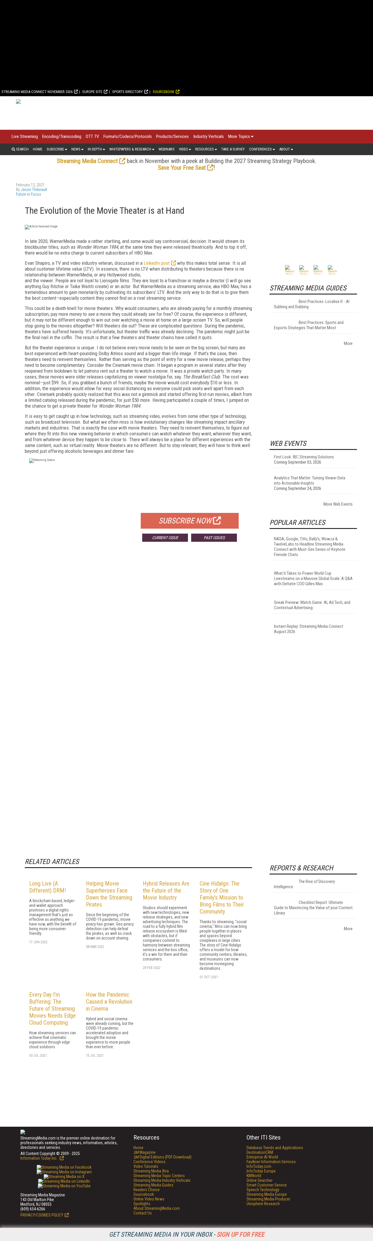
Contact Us (142, 1213)
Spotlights (141, 1203)
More (348, 343)
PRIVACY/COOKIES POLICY (41, 1215)
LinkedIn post (157, 263)
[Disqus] (138, 632)
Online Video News (148, 1199)
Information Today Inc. (39, 1158)
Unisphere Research (263, 1203)
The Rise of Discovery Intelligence (304, 884)
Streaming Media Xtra (151, 1171)
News (75, 149)
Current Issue (165, 537)
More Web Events (338, 504)
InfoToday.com (259, 1166)
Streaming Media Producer (268, 1199)
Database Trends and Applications (275, 1147)
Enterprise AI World (262, 1157)
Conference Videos (149, 1161)
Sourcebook (163, 92)
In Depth (95, 149)
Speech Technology (263, 1189)
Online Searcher (259, 1180)
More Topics (239, 136)
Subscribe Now (185, 520)
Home (37, 149)
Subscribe (55, 149)
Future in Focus (28, 194)
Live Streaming (25, 136)
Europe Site (92, 92)
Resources (204, 149)
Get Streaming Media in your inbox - (186, 1234)
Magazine (144, 1152)
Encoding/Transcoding (61, 136)
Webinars (167, 149)
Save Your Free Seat (182, 167)
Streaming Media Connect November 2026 (37, 92)
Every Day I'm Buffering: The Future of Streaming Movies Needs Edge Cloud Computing (52, 1008)
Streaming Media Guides (153, 1185)
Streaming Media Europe (267, 1194)
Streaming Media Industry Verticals (162, 1180)
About (284, 149)
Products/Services (172, 136)
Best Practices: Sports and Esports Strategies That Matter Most (309, 325)
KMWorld (254, 1175)
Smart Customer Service (267, 1185)
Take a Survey (233, 149)
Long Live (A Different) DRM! (47, 887)
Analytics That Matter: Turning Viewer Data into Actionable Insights (309, 480)
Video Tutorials (145, 1166)
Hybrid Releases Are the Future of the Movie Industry (166, 890)
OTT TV (92, 136)
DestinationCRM (260, 1152)
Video (183, 149)
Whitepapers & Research (130, 149)
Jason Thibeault (34, 189)
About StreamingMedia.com (156, 1208)
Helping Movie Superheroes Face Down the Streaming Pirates (109, 894)
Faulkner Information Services (271, 1161)
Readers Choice (146, 1189)
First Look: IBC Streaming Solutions (304, 457)
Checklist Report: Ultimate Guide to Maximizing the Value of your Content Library (313, 908)
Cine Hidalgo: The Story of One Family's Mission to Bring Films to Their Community (222, 897)
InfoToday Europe (261, 1171)
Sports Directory (127, 92)
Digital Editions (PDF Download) (162, 1157)
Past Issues (214, 537)
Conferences (260, 149)
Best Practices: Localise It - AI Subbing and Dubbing (311, 304)
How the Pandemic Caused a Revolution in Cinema (109, 1001)
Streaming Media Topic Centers (159, 1175)
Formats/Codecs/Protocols (127, 136)
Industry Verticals (208, 136)
